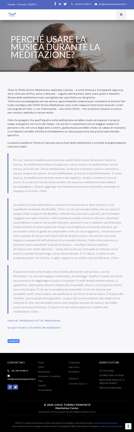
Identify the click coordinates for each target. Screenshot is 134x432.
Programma (74, 362)
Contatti (42, 385)
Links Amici (74, 367)
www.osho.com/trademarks (106, 423)
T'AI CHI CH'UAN (106, 370)
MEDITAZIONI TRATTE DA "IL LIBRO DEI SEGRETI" (112, 381)
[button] (121, 14)
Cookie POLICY (78, 383)
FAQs (40, 380)
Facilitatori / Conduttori (49, 376)
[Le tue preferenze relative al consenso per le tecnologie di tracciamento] (128, 426)
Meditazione (44, 371)
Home (41, 362)
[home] (12, 14)
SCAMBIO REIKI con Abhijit (111, 375)
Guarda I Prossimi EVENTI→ (23, 4)
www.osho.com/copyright (111, 426)
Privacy (74, 378)
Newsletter (74, 371)
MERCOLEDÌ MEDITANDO (110, 387)
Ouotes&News (45, 390)
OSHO (41, 367)
